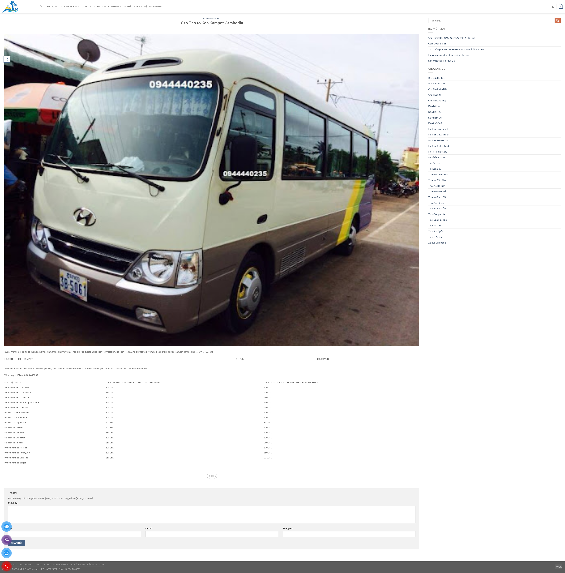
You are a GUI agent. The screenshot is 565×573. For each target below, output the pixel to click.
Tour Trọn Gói (52, 6)
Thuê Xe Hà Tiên (436, 185)
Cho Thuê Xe (70, 6)
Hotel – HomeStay (437, 151)
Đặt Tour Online (153, 6)
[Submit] (558, 20)
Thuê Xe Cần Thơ (437, 180)
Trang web (288, 528)
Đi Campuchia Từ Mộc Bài (441, 60)
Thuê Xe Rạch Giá (437, 197)
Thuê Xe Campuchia (438, 174)
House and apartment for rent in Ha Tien (448, 54)
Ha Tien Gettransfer (108, 6)
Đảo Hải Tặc (435, 111)
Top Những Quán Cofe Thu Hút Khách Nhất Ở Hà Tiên (456, 49)
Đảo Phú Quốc (435, 123)
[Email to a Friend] (214, 476)
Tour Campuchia (436, 214)
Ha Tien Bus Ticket (212, 18)
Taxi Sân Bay (434, 168)
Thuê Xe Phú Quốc (437, 191)
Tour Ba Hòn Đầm (437, 208)
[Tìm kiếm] (41, 6)
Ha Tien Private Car (438, 140)
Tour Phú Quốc (435, 231)
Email (148, 528)
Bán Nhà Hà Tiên (437, 83)
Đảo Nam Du (435, 117)
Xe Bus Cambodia (437, 242)
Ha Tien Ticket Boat (438, 146)
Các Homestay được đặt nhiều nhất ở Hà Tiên (451, 37)
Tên (10, 528)
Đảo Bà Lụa (434, 106)
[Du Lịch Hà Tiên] (18, 6)
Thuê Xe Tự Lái (436, 202)
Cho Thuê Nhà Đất (437, 89)
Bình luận (13, 503)
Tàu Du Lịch (87, 6)
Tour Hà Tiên (435, 225)
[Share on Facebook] (209, 476)
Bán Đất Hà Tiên (436, 77)
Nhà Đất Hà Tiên (132, 6)
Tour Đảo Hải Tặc (437, 219)
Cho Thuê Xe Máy (437, 100)
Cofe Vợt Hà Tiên (437, 43)
